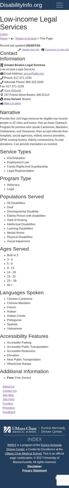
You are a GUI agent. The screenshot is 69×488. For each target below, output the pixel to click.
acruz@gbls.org (34, 73)
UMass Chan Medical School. (23, 453)
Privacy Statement (34, 470)
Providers (9, 407)
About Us (8, 386)
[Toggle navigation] (59, 5)
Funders (8, 403)
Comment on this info (57, 49)
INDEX (11, 445)
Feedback (9, 412)
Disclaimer (34, 466)
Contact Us (10, 390)
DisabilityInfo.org (21, 5)
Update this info (30, 49)
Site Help (8, 399)
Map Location (12, 103)
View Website (12, 90)
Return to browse (26, 38)
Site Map (8, 395)
